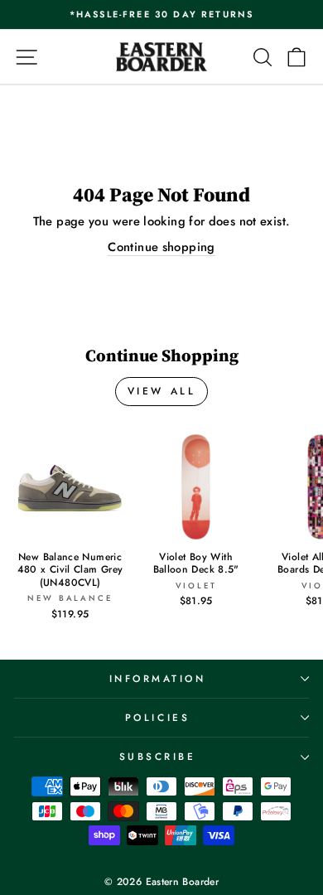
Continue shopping (161, 247)
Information (157, 678)
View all (162, 391)
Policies (157, 717)
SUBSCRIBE (157, 756)
